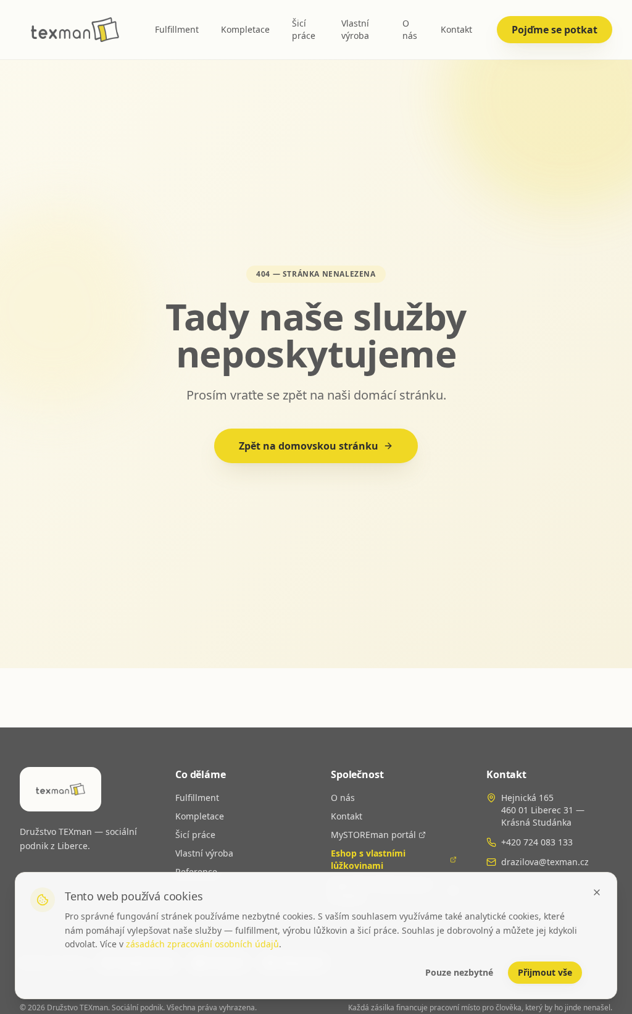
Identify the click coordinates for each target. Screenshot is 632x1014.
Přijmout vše (545, 972)
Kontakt (456, 29)
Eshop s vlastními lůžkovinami (368, 859)
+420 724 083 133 (537, 842)
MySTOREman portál (373, 834)
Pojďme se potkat (554, 29)
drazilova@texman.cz (545, 862)
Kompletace (245, 29)
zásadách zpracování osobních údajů (202, 944)
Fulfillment (177, 29)
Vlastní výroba (355, 29)
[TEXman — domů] (75, 29)
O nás (409, 29)
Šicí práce (303, 29)
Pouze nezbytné (459, 972)
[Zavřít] (597, 892)
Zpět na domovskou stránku (308, 446)
